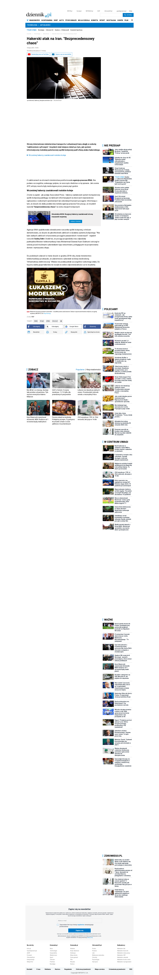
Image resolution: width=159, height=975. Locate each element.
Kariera (57, 969)
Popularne (80, 369)
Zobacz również (75, 221)
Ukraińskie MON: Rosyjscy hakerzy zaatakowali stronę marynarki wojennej (72, 215)
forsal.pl (79, 11)
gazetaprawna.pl (121, 11)
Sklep (130, 11)
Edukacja (73, 953)
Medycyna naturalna (98, 955)
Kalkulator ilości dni (122, 950)
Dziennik (29, 33)
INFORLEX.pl (89, 11)
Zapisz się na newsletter (63, 54)
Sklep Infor (30, 962)
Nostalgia (41, 30)
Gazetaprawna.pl (32, 950)
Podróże (52, 962)
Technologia (32, 25)
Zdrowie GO (49, 30)
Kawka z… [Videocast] (62, 30)
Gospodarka (53, 953)
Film (71, 959)
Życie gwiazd (74, 957)
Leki (93, 953)
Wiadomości (53, 955)
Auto (51, 948)
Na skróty (30, 945)
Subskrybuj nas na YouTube (40, 54)
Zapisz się (79, 930)
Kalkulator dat (121, 948)
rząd (42, 321)
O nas (38, 969)
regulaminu (80, 924)
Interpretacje (30, 959)
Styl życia (95, 962)
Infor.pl (29, 948)
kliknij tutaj (90, 937)
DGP (98, 11)
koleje (55, 321)
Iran (35, 321)
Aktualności (45, 25)
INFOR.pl (69, 11)
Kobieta (72, 948)
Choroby (94, 957)
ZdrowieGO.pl (108, 11)
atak (48, 321)
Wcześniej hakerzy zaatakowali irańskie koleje (47, 155)
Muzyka (72, 962)
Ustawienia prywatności (117, 969)
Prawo (94, 948)
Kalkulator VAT (121, 955)
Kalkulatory (121, 945)
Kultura (72, 964)
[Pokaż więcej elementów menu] (132, 20)
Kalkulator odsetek (122, 957)
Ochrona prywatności (83, 969)
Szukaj (129, 15)
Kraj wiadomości (93, 369)
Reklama (48, 969)
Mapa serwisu (100, 969)
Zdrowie (52, 959)
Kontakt (29, 969)
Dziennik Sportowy (76, 30)
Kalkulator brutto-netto (123, 959)
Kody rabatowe (74, 950)
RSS (130, 969)
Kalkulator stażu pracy (123, 953)
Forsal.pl (29, 955)
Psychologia (95, 959)
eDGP (28, 953)
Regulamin (68, 969)
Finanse (94, 950)
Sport (51, 957)
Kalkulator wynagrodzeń (124, 962)
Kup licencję (47, 313)
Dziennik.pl (53, 945)
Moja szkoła (73, 955)
